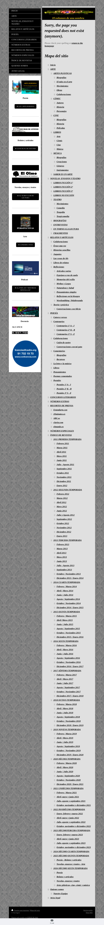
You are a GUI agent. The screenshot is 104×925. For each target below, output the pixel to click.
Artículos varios (64, 271)
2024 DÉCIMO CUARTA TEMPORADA (71, 851)
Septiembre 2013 (64, 569)
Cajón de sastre (64, 342)
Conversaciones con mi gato (69, 347)
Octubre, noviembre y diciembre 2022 (74, 826)
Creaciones (62, 161)
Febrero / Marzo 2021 (67, 792)
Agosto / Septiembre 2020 (68, 776)
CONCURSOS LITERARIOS (63, 397)
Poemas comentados (62, 376)
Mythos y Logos (64, 283)
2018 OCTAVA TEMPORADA (66, 700)
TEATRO (57, 199)
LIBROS (57, 132)
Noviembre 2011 (64, 477)
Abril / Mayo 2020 (65, 767)
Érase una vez (59, 246)
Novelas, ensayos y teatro (68, 881)
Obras (59, 90)
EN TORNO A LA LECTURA (66, 229)
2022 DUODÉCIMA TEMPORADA (69, 809)
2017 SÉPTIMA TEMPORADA (67, 670)
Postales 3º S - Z (64, 393)
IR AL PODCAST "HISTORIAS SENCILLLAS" (25, 289)
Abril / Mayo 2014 (65, 591)
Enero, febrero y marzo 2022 (70, 813)
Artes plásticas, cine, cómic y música (73, 885)
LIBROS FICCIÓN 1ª (63, 183)
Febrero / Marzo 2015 (67, 616)
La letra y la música (62, 363)
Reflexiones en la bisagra (68, 296)
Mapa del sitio (35, 910)
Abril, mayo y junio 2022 (68, 818)
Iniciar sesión (88, 910)
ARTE (53, 69)
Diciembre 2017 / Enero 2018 (70, 696)
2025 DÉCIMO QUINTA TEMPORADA (71, 856)
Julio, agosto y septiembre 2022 (71, 822)
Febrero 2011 (63, 443)
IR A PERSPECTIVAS (25, 245)
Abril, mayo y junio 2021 (68, 797)
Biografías (61, 77)
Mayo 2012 (62, 506)
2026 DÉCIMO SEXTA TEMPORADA (70, 868)
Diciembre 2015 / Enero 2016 (70, 637)
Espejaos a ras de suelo (67, 275)
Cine (59, 145)
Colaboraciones (64, 94)
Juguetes (57, 254)
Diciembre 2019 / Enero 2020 (70, 755)
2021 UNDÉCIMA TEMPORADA (68, 788)
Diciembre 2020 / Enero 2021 (70, 784)
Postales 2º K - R (64, 389)
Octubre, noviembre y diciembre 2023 (74, 847)
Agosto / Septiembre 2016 (68, 658)
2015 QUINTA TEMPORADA (66, 612)
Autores (60, 103)
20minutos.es (59, 414)
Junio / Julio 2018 (65, 712)
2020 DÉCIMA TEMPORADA (66, 759)
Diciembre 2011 (64, 481)
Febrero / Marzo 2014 (67, 586)
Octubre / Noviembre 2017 (69, 691)
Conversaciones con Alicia (69, 309)
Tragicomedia (63, 216)
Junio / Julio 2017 (65, 683)
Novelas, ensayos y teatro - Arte (71, 864)
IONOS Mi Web (32, 917)
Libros (56, 368)
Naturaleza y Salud (65, 288)
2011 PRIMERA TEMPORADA (67, 439)
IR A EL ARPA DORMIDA (25, 106)
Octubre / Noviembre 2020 (69, 780)
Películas (61, 128)
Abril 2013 (61, 553)
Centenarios (58, 321)
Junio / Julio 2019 (65, 742)
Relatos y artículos (65, 877)
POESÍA (54, 313)
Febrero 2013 (63, 544)
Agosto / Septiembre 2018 (68, 717)
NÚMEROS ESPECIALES (62, 431)
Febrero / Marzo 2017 (67, 675)
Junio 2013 (62, 561)
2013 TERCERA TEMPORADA (67, 540)
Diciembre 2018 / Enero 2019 (70, 725)
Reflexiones (58, 267)
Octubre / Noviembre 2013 (69, 574)
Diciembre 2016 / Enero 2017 (70, 666)
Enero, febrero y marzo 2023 (70, 834)
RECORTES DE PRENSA (61, 405)
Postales (57, 380)
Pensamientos (59, 372)
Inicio (53, 65)
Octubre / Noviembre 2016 (69, 662)
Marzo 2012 (62, 498)
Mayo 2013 (62, 557)
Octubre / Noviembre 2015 (69, 633)
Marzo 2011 (62, 448)
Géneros (60, 166)
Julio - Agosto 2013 (65, 565)
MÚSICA (57, 153)
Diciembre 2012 (64, 532)
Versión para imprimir (21, 910)
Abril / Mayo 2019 (65, 738)
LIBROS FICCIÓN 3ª (63, 191)
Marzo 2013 (62, 548)
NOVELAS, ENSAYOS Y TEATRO (65, 178)
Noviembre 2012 (64, 527)
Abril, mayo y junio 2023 (68, 839)
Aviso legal (55, 898)
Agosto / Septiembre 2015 (68, 628)
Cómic (59, 140)
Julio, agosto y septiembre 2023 (71, 843)
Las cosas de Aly (60, 258)
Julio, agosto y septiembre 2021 (71, 801)
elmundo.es (58, 426)
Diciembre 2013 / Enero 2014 (70, 578)
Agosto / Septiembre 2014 (68, 599)
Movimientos (62, 86)
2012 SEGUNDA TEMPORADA (67, 490)
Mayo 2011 (62, 456)
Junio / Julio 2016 (65, 654)
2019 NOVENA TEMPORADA (67, 729)
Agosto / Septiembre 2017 (68, 687)
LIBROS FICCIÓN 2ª (63, 187)
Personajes (62, 111)
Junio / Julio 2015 (65, 624)
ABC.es (56, 418)
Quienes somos (57, 889)
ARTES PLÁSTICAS (62, 73)
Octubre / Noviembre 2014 (69, 603)
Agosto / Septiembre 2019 (68, 746)
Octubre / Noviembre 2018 (69, 721)
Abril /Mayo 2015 (65, 620)
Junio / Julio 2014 (65, 595)
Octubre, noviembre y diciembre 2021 (74, 805)
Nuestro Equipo (60, 893)
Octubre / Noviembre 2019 (69, 750)
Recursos (61, 359)
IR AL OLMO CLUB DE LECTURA (25, 197)
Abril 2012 (61, 502)
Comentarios (59, 351)
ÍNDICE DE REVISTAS (61, 435)
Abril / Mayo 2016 (65, 649)
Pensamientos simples (66, 292)
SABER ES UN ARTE (63, 174)
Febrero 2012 (63, 494)
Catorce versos (60, 317)
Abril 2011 (61, 452)
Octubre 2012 (63, 523)
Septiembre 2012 (64, 519)
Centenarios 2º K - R (66, 330)
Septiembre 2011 (64, 469)
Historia (60, 107)
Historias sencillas (61, 250)
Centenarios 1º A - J (65, 326)
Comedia (61, 208)
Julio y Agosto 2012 (66, 515)
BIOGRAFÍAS (59, 220)
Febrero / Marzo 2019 (67, 734)
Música (60, 149)
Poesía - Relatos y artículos (69, 860)
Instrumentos (63, 170)
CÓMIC (56, 98)
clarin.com (58, 422)
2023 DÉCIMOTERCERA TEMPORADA (71, 830)
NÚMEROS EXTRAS (59, 401)
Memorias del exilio (66, 279)
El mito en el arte (64, 82)
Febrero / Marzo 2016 (67, 645)
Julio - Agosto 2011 (65, 464)
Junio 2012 (62, 511)
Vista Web (89, 913)
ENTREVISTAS (60, 225)
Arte (58, 136)
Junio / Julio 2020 (65, 771)
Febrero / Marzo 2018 (67, 704)
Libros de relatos (61, 262)
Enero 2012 (62, 485)
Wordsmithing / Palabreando (70, 300)
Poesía (60, 872)
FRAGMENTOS (60, 233)
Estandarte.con (60, 410)
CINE (56, 115)
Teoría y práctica (61, 304)
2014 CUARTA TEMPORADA (66, 582)
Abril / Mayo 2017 (65, 679)
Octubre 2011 (63, 473)
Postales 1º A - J (64, 384)
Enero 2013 (62, 536)
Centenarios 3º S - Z (66, 334)
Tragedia (61, 212)
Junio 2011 (62, 460)
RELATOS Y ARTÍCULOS (61, 237)
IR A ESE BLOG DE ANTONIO (25, 149)
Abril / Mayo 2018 (65, 708)
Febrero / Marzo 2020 (67, 763)
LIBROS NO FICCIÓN (63, 195)
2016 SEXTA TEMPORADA (65, 641)
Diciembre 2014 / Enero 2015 (70, 607)
